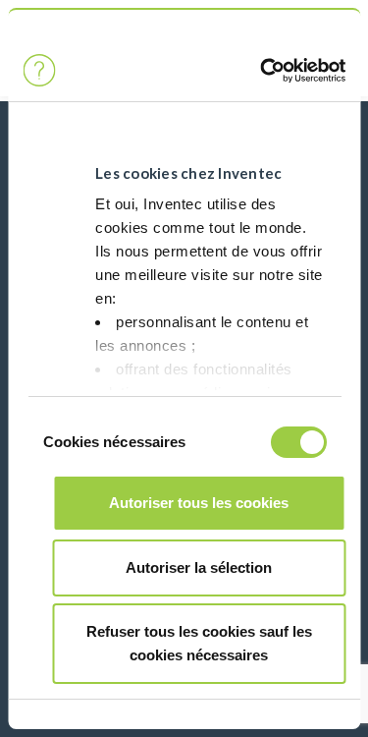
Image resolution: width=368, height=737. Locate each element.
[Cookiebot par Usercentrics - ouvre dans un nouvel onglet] (259, 71)
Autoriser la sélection (199, 567)
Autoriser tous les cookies (199, 502)
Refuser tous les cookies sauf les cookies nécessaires (199, 643)
